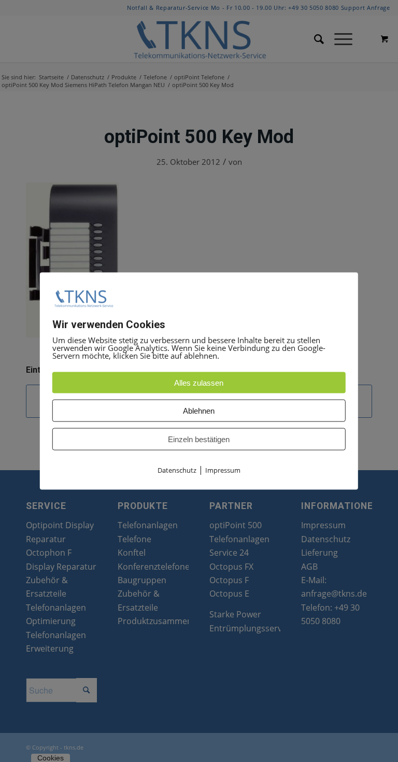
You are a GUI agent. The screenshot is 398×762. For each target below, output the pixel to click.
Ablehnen (199, 410)
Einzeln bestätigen (199, 439)
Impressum (222, 470)
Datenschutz (177, 470)
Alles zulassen (198, 382)
